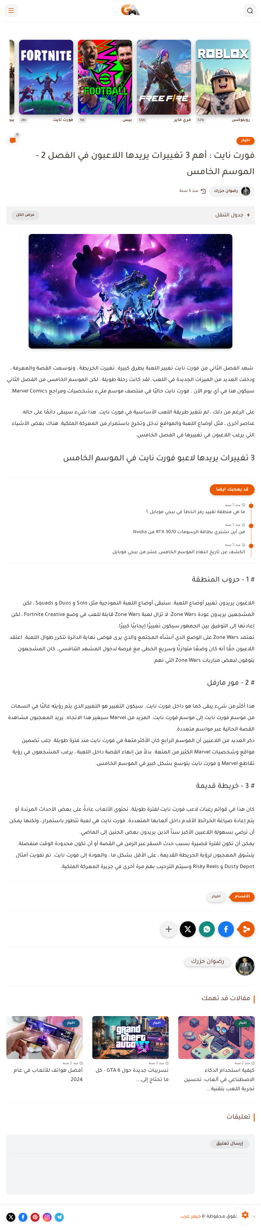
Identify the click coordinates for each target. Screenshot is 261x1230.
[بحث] (249, 10)
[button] (226, 929)
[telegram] (59, 1217)
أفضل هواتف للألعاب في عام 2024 (48, 1075)
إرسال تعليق (229, 1144)
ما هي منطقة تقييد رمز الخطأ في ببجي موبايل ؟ (195, 512)
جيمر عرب (190, 1216)
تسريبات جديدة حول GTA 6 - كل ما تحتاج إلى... (132, 1075)
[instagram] (47, 1217)
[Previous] (249, 83)
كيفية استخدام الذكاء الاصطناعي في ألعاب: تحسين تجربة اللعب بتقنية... (219, 1080)
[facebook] (22, 1217)
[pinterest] (35, 1217)
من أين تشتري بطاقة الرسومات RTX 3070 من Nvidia (189, 532)
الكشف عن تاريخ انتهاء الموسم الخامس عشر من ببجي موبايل (178, 552)
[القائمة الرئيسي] (11, 10)
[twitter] (10, 1217)
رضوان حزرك (226, 191)
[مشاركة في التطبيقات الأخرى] (169, 929)
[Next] (11, 83)
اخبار (245, 140)
